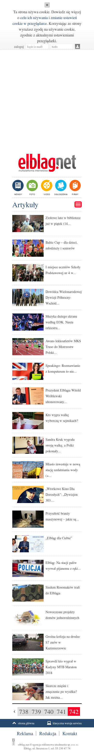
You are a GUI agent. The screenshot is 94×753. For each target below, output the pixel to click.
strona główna (26, 723)
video (46, 187)
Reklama (25, 733)
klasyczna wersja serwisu (67, 723)
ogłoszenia (60, 187)
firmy (74, 187)
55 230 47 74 (62, 748)
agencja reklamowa (43, 744)
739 (36, 711)
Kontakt (69, 733)
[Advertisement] (47, 99)
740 (49, 711)
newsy (18, 187)
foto (32, 187)
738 (23, 711)
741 (61, 711)
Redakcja (47, 733)
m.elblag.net (47, 163)
